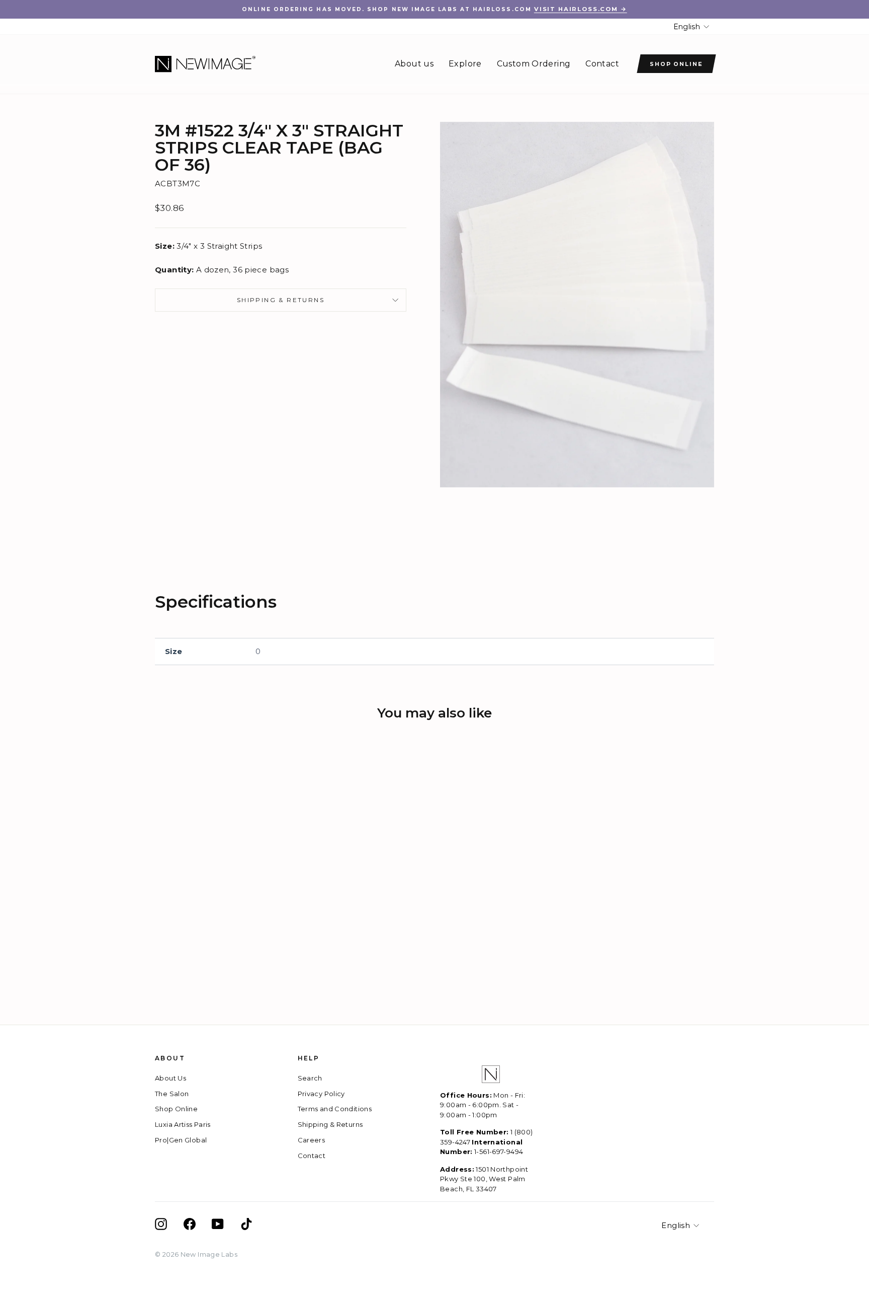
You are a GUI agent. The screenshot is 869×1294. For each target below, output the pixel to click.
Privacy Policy (321, 1094)
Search (310, 1078)
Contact (602, 63)
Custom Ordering (534, 63)
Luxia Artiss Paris (183, 1124)
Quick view (220, 910)
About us (414, 63)
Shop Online (677, 63)
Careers (311, 1140)
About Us (170, 1078)
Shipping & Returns (280, 300)
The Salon (172, 1094)
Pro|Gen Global (181, 1140)
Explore (465, 63)
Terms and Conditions (335, 1109)
